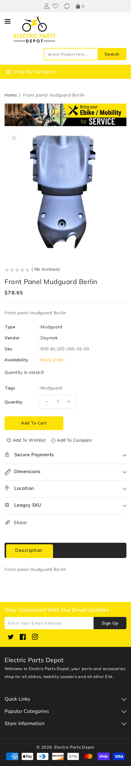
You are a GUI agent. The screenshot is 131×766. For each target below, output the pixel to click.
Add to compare (74, 440)
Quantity (14, 402)
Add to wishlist (29, 440)
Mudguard (51, 327)
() (66, 6)
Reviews (75, 550)
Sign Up (110, 623)
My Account (46, 6)
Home (11, 95)
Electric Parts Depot (74, 747)
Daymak (49, 338)
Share (20, 522)
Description (28, 550)
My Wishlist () (55, 6)
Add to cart (34, 423)
